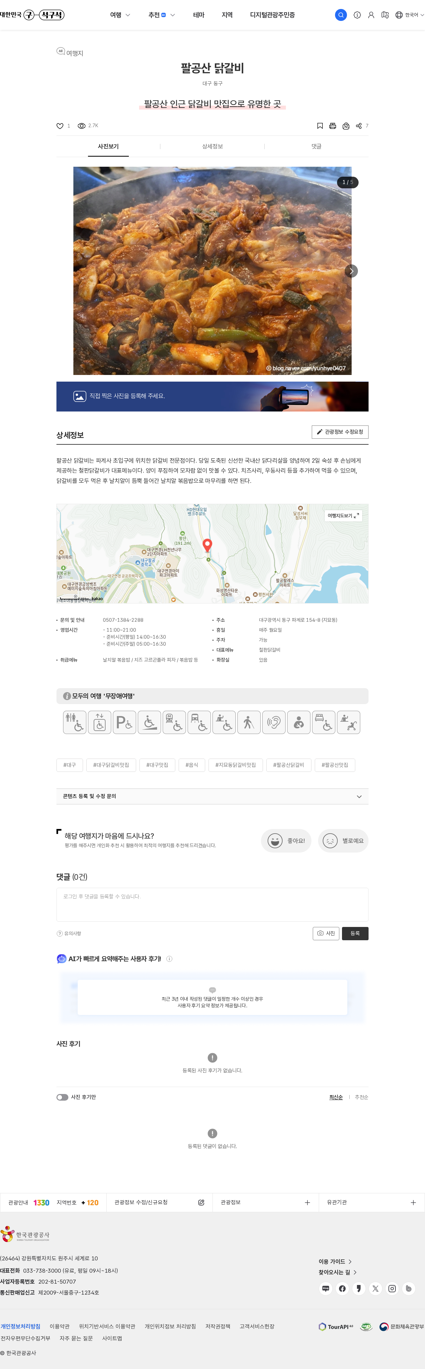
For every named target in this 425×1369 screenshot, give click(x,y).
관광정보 (231, 1202)
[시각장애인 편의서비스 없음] (249, 722)
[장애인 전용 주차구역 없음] (124, 722)
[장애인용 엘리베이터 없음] (99, 722)
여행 (116, 15)
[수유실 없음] (298, 722)
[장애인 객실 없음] (323, 722)
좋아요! (296, 840)
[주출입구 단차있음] (149, 722)
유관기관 (337, 1202)
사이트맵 (112, 1338)
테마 (199, 15)
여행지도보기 (343, 515)
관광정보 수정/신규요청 (141, 1202)
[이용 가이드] (357, 15)
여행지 (74, 53)
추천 (154, 15)
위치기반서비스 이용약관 (107, 1326)
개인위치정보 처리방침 (170, 1326)
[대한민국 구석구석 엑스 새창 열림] (375, 1289)
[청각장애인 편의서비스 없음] (274, 722)
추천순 (362, 1097)
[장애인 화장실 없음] (74, 722)
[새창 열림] (329, 126)
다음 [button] (351, 271)
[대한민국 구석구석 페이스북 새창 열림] (342, 1289)
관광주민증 (272, 15)
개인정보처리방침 (21, 1326)
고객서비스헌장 (257, 1326)
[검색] (341, 15)
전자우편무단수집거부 (25, 1338)
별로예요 (353, 840)
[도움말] (59, 933)
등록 (355, 933)
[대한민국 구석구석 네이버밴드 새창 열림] (409, 1289)
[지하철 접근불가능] (174, 722)
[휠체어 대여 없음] (224, 722)
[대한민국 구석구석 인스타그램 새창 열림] (392, 1289)
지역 (227, 15)
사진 (329, 933)
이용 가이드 (332, 1261)
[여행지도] (385, 15)
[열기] (359, 796)
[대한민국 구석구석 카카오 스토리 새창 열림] (359, 1289)
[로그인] (371, 15)
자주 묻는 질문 (76, 1338)
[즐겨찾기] (317, 126)
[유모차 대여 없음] (348, 722)
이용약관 (60, 1326)
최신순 (336, 1097)
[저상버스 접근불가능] (199, 722)
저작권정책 (218, 1326)
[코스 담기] (342, 126)
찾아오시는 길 (334, 1272)
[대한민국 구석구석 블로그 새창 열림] (326, 1289)
